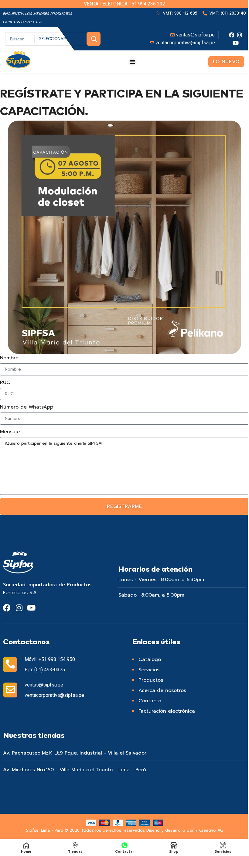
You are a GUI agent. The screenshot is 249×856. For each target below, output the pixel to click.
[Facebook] (231, 35)
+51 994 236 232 (147, 4)
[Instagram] (239, 35)
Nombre (9, 357)
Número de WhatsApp (26, 407)
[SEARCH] (94, 39)
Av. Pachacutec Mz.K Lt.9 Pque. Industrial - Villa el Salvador (74, 753)
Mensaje (10, 431)
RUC (5, 382)
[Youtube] (235, 43)
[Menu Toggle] (132, 61)
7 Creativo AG (209, 830)
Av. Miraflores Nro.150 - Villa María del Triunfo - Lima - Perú (74, 769)
